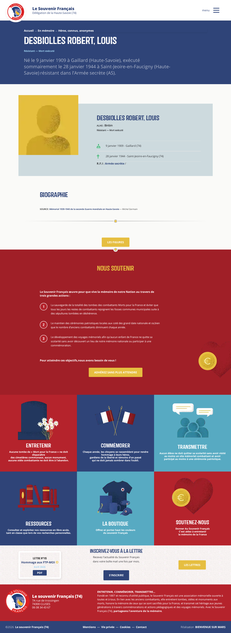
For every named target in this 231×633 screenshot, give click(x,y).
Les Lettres (192, 565)
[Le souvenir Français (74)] (15, 19)
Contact (141, 627)
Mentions (89, 627)
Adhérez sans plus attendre (115, 372)
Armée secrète (114, 163)
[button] (216, 10)
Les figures (115, 242)
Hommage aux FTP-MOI (38, 562)
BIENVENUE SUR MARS (210, 627)
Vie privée (107, 627)
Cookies (125, 627)
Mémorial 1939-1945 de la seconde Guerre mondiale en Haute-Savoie (84, 209)
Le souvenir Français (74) (32, 627)
